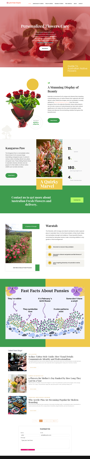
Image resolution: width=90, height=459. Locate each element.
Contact (81, 3)
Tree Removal (68, 3)
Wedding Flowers (59, 3)
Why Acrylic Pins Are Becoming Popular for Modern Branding (53, 401)
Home (29, 3)
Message (23, 437)
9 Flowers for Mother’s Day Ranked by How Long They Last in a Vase (55, 379)
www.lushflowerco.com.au (61, 102)
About (75, 3)
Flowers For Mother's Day (36, 375)
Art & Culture (33, 354)
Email (41, 432)
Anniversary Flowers (38, 3)
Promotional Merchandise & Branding (39, 397)
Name (22, 432)
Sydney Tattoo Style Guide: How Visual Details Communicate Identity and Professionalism (51, 357)
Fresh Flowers (49, 3)
